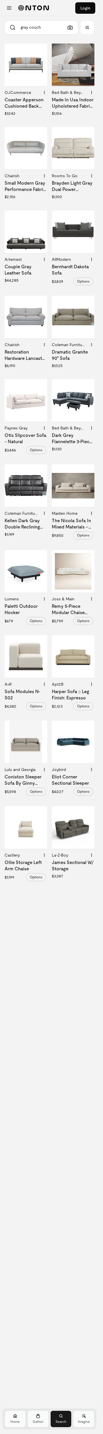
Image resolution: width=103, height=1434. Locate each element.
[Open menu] (9, 8)
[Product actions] (44, 92)
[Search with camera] (70, 27)
